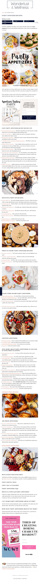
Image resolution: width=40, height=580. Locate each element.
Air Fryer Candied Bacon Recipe (9, 423)
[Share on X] (1, 290)
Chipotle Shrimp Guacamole (8, 220)
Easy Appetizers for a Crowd (8, 130)
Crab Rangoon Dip (6, 203)
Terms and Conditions (17, 578)
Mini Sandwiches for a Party (8, 353)
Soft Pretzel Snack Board (7, 301)
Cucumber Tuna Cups (7, 381)
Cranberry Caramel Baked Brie (9, 256)
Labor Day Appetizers (7, 134)
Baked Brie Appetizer (7, 253)
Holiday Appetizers (6, 164)
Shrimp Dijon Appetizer (7, 365)
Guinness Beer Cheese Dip (8, 210)
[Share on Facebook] (1, 288)
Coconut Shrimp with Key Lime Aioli (10, 388)
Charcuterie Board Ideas (7, 296)
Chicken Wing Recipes (10, 392)
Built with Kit (29, 554)
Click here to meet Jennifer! (8, 568)
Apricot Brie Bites (6, 260)
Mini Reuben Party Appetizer (8, 370)
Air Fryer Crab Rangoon (7, 427)
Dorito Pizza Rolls (6, 361)
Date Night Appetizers (10, 445)
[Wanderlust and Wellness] (20, 9)
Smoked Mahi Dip (6, 200)
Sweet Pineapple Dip (6, 213)
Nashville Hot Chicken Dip (8, 207)
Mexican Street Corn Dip (7, 215)
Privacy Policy (24, 578)
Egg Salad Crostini (6, 342)
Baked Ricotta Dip (6, 219)
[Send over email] (1, 294)
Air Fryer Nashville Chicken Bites (9, 440)
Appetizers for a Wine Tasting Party (10, 152)
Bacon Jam (4, 345)
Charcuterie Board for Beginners (9, 297)
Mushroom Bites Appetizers (8, 157)
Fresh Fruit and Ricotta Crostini (9, 344)
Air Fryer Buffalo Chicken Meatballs (10, 433)
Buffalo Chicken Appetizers (8, 144)
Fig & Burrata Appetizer (7, 356)
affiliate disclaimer (8, 479)
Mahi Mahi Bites (5, 386)
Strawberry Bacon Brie (7, 261)
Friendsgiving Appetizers (7, 137)
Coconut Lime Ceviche (7, 378)
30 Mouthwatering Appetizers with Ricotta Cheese (13, 140)
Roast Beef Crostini (6, 340)
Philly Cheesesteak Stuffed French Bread (11, 373)
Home (3, 12)
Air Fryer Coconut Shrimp (8, 437)
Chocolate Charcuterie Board (8, 306)
